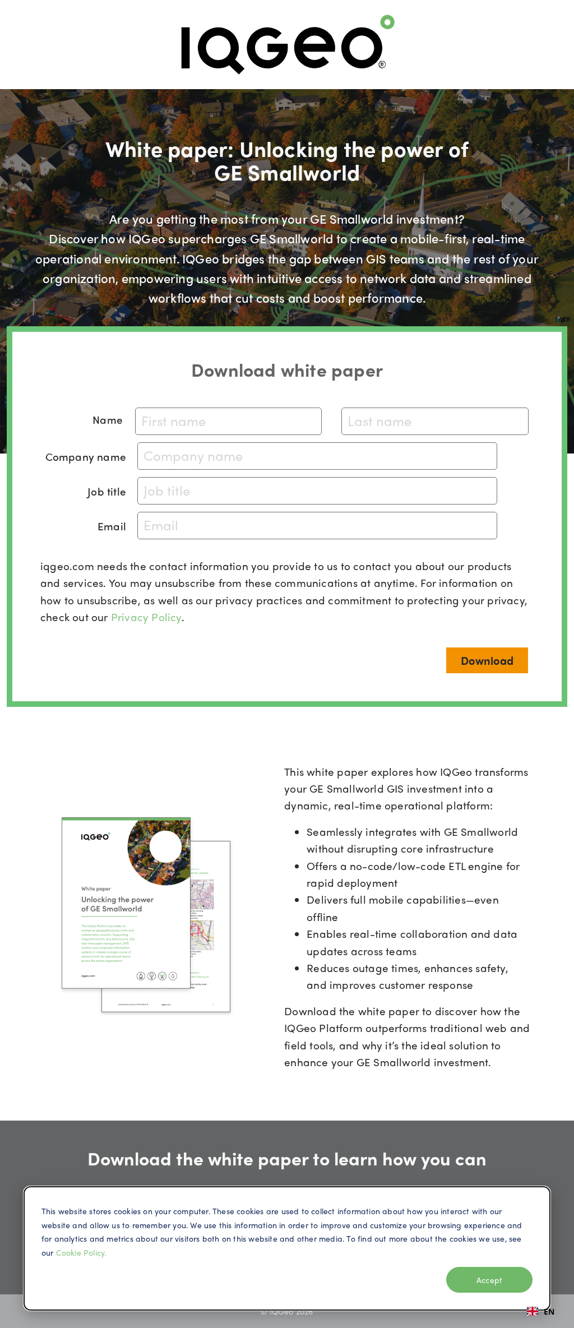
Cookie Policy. (81, 1252)
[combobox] (541, 1311)
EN (549, 1311)
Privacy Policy (146, 616)
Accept (489, 1279)
